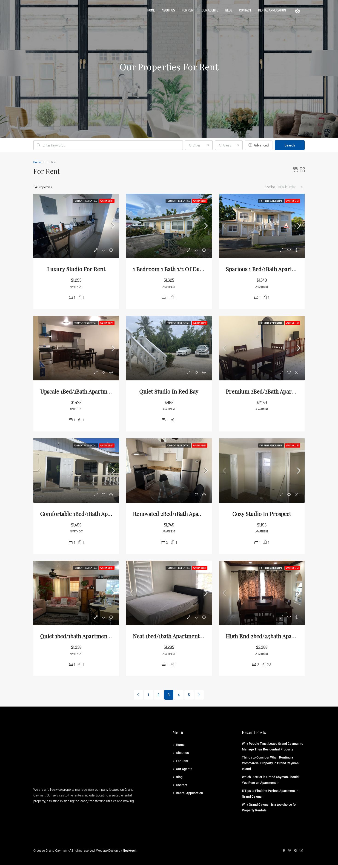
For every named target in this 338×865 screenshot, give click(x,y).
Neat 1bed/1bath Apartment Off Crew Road (185, 636)
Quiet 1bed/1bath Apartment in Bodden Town (95, 636)
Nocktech (130, 850)
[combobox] (199, 145)
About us (168, 10)
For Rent (188, 10)
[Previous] (138, 695)
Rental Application (272, 10)
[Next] (199, 695)
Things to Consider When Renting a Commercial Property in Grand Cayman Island (270, 763)
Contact (245, 10)
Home (151, 10)
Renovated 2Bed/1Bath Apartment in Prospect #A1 (194, 513)
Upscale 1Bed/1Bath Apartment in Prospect (92, 391)
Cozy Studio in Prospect (261, 513)
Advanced (261, 145)
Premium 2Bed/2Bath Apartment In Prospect (281, 391)
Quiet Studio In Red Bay (168, 391)
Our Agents (210, 10)
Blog (228, 10)
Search (290, 145)
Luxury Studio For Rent (76, 269)
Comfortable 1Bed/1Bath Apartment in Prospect (99, 513)
